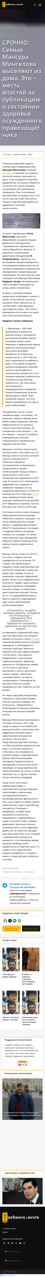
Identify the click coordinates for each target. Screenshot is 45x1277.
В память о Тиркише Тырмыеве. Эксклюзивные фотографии (28, 979)
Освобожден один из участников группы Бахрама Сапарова (30, 1021)
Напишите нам (13, 1251)
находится (7, 173)
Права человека (19, 154)
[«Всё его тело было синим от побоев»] (11, 1013)
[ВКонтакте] (11, 1242)
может (35, 494)
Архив (4, 1232)
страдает (35, 638)
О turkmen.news (9, 1228)
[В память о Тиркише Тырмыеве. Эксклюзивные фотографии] (30, 970)
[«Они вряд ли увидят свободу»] (11, 970)
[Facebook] (15, 1242)
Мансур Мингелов (10, 868)
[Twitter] (23, 1242)
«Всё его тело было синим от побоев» (10, 1018)
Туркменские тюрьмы (13, 872)
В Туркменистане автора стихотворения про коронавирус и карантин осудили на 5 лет (22, 1115)
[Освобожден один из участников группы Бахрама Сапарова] (30, 1013)
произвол (30, 872)
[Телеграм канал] (7, 1242)
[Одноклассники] (3, 1242)
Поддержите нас (14, 1260)
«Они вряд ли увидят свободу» (9, 975)
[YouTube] (19, 1242)
